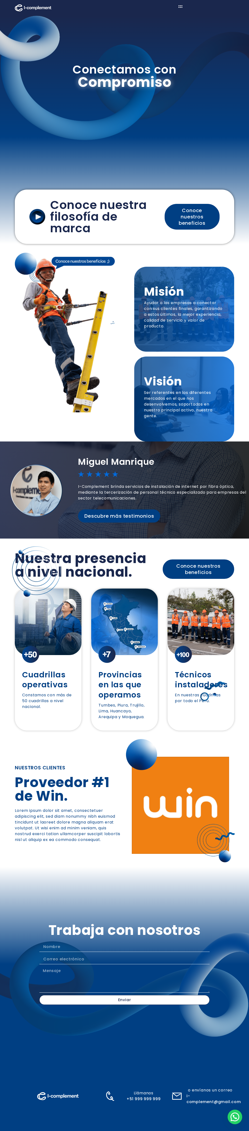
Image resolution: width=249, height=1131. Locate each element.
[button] (235, 1117)
